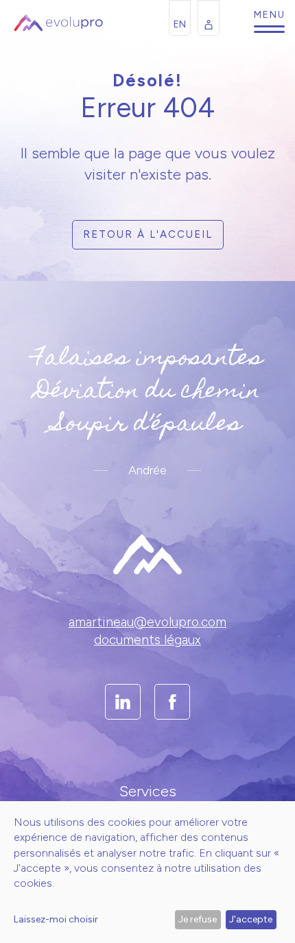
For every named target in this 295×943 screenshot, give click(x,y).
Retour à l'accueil (148, 234)
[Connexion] (209, 18)
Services (147, 791)
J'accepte (250, 919)
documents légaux (147, 640)
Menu (269, 29)
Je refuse (197, 919)
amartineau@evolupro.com (147, 622)
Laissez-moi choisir (56, 919)
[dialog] (147, 872)
